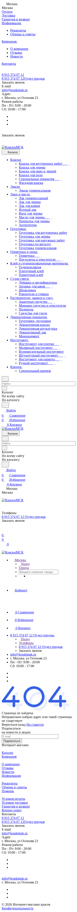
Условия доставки (15, 802)
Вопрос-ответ (12, 810)
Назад (25, 564)
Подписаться (11, 741)
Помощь (8, 791)
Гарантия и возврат (16, 806)
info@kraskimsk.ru (15, 90)
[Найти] (5, 405)
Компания (9, 756)
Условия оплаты (13, 799)
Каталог (7, 752)
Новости (16, 56)
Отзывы (16, 52)
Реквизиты (18, 30)
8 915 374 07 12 (13, 75)
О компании (19, 49)
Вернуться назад (14, 724)
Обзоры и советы (23, 34)
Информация (11, 776)
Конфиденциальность (17, 908)
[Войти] (4, 530)
